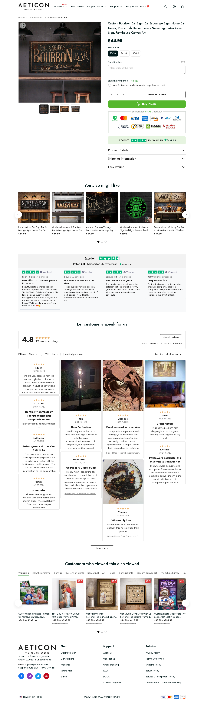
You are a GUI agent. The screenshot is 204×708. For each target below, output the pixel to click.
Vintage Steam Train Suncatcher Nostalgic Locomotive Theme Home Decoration (123, 536)
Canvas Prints (35, 17)
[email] (37, 664)
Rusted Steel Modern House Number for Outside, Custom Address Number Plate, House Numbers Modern (123, 453)
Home (21, 17)
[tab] (98, 242)
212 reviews (107, 264)
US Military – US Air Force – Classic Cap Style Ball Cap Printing (81, 493)
